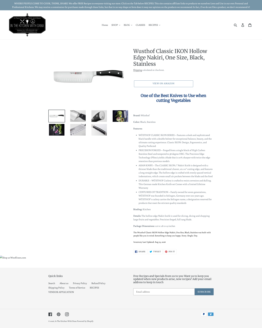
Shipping (137, 69)
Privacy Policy (80, 283)
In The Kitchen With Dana (66, 321)
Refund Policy (98, 283)
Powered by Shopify (85, 321)
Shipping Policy (56, 287)
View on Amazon (164, 83)
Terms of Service (77, 287)
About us (64, 283)
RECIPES (94, 287)
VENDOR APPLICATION (61, 291)
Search (51, 283)
